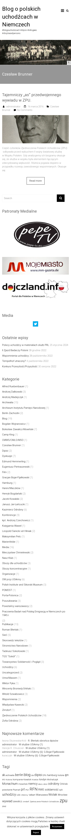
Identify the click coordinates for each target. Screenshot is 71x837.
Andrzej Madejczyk (12, 397)
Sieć (4, 634)
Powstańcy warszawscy (15, 606)
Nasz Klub (7, 557)
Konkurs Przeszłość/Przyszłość (19, 366)
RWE (41, 789)
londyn (42, 779)
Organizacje (8, 573)
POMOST (7, 590)
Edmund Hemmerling (13, 461)
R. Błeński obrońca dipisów (43, 740)
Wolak (52, 794)
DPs (44, 775)
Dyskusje (7, 456)
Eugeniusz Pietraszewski (16, 466)
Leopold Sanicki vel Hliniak (16, 531)
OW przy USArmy (11, 579)
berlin (19, 775)
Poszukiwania (9, 600)
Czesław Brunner (11, 445)
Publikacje (7, 624)
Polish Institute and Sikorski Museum (22, 584)
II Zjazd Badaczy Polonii (15, 350)
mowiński (23, 784)
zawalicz (17, 801)
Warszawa (42, 794)
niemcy (32, 783)
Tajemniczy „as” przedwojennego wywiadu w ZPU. (31, 98)
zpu (63, 800)
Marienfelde (8, 541)
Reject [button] (36, 832)
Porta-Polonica (10, 595)
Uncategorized (10, 672)
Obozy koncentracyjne (14, 568)
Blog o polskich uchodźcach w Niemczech (21, 16)
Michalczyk (52, 779)
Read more (35, 180)
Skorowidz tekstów (12, 640)
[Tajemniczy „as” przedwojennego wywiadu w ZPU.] (35, 116)
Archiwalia (7, 402)
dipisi (38, 775)
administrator (13, 106)
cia (32, 775)
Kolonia (9, 779)
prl (23, 789)
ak (3, 775)
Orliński (64, 784)
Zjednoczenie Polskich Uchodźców (21, 715)
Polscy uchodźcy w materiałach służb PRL (25, 345)
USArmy (24, 795)
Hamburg (7, 482)
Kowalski (27, 779)
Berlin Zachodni (10, 413)
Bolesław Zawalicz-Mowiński (17, 429)
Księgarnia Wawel (11, 525)
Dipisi (5, 450)
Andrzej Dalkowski (12, 391)
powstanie (7, 790)
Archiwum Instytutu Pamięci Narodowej (23, 407)
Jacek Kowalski (10, 498)
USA (18, 795)
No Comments (24, 110)
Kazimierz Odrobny (12, 509)
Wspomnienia (9, 699)
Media (5, 547)
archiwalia (10, 775)
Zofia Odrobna (10, 720)
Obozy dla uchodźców (14, 563)
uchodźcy (9, 794)
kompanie (18, 779)
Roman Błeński (10, 629)
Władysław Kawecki (13, 704)
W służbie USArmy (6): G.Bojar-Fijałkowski (41, 751)
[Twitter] (35, 325)
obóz (45, 784)
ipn (67, 775)
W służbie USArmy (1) (31, 744)
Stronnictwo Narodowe (15, 645)
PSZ (27, 790)
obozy (40, 784)
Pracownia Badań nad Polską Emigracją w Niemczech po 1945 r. (33, 613)
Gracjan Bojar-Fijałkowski (15, 477)
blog (27, 775)
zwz (4, 806)
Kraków (35, 779)
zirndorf (26, 802)
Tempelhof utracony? (14, 361)
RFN (33, 789)
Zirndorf (6, 710)
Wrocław (62, 794)
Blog (4, 418)
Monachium (10, 783)
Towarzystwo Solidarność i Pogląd (21, 661)
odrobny (53, 783)
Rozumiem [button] (57, 826)
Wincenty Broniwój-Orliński (16, 688)
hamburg (52, 775)
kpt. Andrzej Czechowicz (16, 520)
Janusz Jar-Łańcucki (13, 504)
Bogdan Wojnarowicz (14, 423)
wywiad (7, 801)
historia (61, 775)
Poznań (16, 790)
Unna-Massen (9, 677)
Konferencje (9, 515)
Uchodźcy (7, 667)
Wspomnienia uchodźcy (15, 355)
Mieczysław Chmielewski (16, 552)
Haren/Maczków (11, 488)
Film (4, 472)
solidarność (51, 789)
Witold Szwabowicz (13, 694)
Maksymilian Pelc (11, 536)
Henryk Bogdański (12, 493)
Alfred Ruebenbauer (13, 386)
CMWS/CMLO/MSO (12, 440)
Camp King (8, 434)
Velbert (32, 795)
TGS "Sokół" (9, 656)
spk (61, 790)
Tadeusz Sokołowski (13, 651)
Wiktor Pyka (8, 683)
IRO (3, 780)
